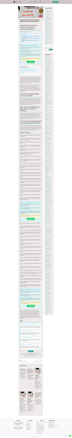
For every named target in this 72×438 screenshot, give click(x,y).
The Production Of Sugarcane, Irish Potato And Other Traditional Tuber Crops (38, 395)
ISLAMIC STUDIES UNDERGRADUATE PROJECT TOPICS (48, 198)
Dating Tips (47, 135)
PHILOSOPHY (47, 236)
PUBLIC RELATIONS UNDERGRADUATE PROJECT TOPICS (48, 265)
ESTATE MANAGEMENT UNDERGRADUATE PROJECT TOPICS (48, 166)
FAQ (22, 73)
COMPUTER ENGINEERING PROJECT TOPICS (48, 119)
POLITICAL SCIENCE (48, 239)
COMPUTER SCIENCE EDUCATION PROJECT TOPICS (48, 125)
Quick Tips (46, 271)
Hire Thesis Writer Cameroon (41, 429)
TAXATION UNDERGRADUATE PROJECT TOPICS (48, 282)
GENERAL (46, 172)
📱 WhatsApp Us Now (31, 61)
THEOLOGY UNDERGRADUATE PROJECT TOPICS (48, 292)
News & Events (47, 226)
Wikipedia (46, 313)
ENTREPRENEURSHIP (48, 156)
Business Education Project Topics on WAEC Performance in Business (48, 26)
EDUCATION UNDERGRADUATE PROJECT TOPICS (48, 147)
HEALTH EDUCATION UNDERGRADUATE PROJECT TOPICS (48, 180)
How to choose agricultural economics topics (27, 68)
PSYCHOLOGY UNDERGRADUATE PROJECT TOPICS (48, 249)
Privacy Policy (29, 428)
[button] (51, 1)
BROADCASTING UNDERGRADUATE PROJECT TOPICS (48, 94)
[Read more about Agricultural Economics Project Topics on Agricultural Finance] (38, 370)
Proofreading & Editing (40, 427)
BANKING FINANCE (48, 82)
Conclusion (22, 72)
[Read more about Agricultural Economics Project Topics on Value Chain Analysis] (30, 394)
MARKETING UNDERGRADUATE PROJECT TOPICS (48, 214)
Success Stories (47, 279)
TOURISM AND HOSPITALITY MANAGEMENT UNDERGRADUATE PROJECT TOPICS (48, 297)
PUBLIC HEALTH (47, 257)
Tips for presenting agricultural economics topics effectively (29, 70)
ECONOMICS (47, 140)
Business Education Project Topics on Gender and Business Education (48, 33)
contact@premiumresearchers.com (33, 356)
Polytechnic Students (52, 424)
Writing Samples (51, 427)
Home (28, 422)
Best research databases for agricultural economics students (29, 69)
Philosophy (47, 235)
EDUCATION (47, 145)
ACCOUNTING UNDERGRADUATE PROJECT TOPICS (48, 58)
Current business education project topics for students (48, 36)
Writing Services (39, 432)
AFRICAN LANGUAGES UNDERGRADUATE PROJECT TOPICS (48, 63)
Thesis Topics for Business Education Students (48, 42)
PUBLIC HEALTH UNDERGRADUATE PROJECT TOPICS (48, 262)
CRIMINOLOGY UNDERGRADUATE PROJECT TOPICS (48, 133)
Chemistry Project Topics (48, 112)
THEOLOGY (47, 290)
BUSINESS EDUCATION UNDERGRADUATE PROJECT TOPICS (48, 104)
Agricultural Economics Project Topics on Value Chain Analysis (30, 400)
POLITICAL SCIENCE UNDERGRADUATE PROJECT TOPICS (48, 241)
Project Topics (23, 71)
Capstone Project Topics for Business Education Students (48, 11)
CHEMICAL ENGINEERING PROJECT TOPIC (48, 107)
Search (46, 48)
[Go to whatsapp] (70, 436)
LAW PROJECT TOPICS (48, 200)
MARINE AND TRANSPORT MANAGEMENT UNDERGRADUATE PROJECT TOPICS (48, 210)
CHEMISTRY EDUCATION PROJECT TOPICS (48, 110)
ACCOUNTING (47, 56)
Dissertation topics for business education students (48, 39)
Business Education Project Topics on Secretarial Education (48, 22)
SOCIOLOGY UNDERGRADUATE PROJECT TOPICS (48, 277)
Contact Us (28, 424)
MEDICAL (46, 224)
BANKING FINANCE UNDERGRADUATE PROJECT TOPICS (48, 84)
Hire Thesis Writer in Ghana (41, 426)
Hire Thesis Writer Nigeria (40, 428)
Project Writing (39, 433)
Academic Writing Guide (52, 422)
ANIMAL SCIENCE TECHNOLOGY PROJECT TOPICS (48, 74)
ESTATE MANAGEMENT (48, 164)
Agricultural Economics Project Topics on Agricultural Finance (38, 377)
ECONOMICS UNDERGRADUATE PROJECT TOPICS (48, 143)
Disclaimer (28, 429)
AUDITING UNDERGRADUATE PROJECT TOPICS (48, 80)
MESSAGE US (31, 351)
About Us (28, 423)
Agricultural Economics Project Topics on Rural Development (23, 400)
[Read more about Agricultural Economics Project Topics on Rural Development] (23, 394)
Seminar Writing (51, 423)
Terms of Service (29, 427)
